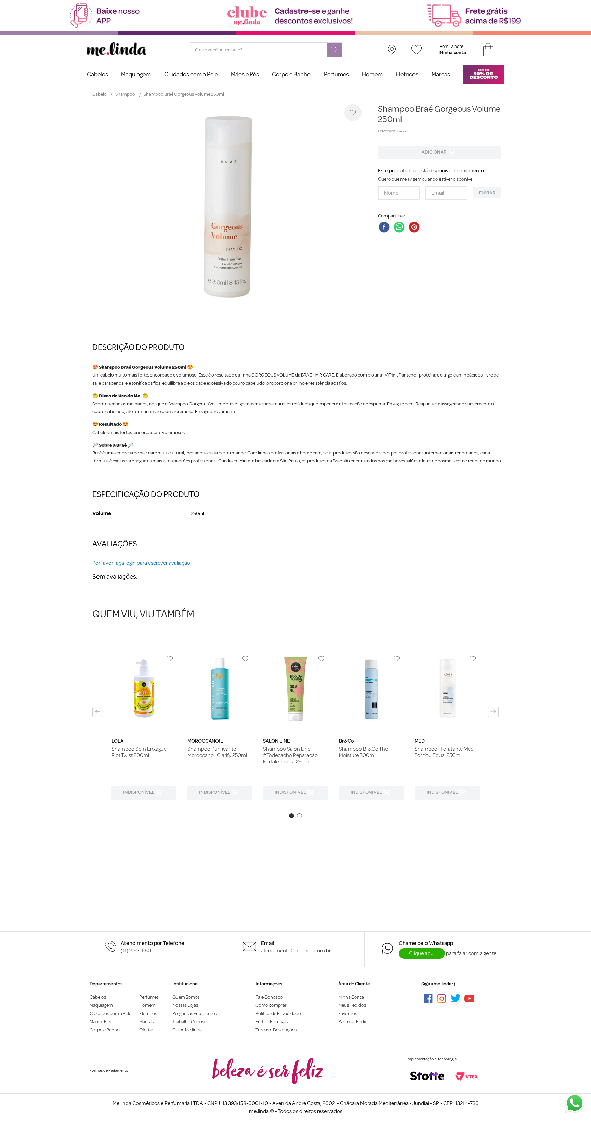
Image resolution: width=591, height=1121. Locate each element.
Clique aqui (422, 953)
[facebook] (385, 228)
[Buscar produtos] (334, 50)
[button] (97, 712)
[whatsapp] (400, 228)
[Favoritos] (416, 50)
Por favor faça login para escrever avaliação (141, 563)
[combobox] (265, 49)
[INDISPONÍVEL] (439, 152)
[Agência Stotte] (427, 1076)
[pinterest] (415, 228)
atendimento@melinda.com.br (296, 950)
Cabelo (99, 94)
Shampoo (125, 94)
